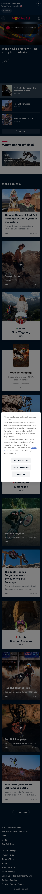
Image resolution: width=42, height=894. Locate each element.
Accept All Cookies (21, 467)
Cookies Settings (21, 460)
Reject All (21, 474)
